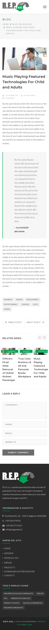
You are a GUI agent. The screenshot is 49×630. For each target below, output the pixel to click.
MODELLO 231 (11, 558)
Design (19, 300)
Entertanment (11, 304)
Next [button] (44, 338)
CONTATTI (9, 575)
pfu (5, 598)
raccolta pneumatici (32, 603)
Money (7, 309)
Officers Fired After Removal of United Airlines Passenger (8, 369)
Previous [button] (40, 338)
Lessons (27, 24)
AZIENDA (8, 553)
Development (33, 300)
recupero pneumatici (13, 608)
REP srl (40, 593)
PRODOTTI (9, 567)
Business (8, 300)
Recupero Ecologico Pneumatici (18, 593)
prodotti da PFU (11, 603)
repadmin (30, 95)
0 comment (10, 98)
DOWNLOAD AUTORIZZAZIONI (19, 571)
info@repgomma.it (14, 529)
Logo (35, 304)
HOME (7, 548)
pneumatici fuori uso (20, 598)
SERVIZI (8, 562)
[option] (9, 365)
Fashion (25, 304)
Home (5, 24)
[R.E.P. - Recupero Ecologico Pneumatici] (16, 6)
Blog (15, 24)
